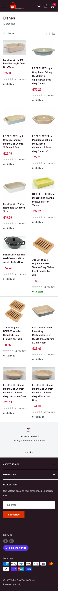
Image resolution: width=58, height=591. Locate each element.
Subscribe (14, 514)
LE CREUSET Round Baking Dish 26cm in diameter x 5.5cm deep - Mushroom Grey (42, 392)
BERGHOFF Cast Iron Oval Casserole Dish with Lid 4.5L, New (14, 258)
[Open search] (39, 5)
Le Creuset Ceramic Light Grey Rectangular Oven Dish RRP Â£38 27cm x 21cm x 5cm (43, 335)
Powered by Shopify (12, 584)
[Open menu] (4, 6)
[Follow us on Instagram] (11, 541)
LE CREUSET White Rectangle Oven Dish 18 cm (14, 207)
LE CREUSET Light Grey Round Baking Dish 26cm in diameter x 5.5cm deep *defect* (42, 76)
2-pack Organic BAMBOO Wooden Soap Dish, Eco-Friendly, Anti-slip (12, 333)
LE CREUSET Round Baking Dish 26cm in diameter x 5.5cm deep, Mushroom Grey (14, 390)
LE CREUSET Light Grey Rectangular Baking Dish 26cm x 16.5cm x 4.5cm (13, 142)
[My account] (45, 5)
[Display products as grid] (48, 33)
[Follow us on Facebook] (5, 541)
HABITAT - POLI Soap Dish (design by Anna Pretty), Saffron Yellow (43, 199)
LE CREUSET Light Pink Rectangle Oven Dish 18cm (14, 63)
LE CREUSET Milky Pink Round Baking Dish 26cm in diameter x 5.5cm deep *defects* (42, 144)
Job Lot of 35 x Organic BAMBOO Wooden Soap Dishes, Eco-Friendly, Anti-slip (43, 267)
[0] (52, 6)
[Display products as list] (53, 33)
